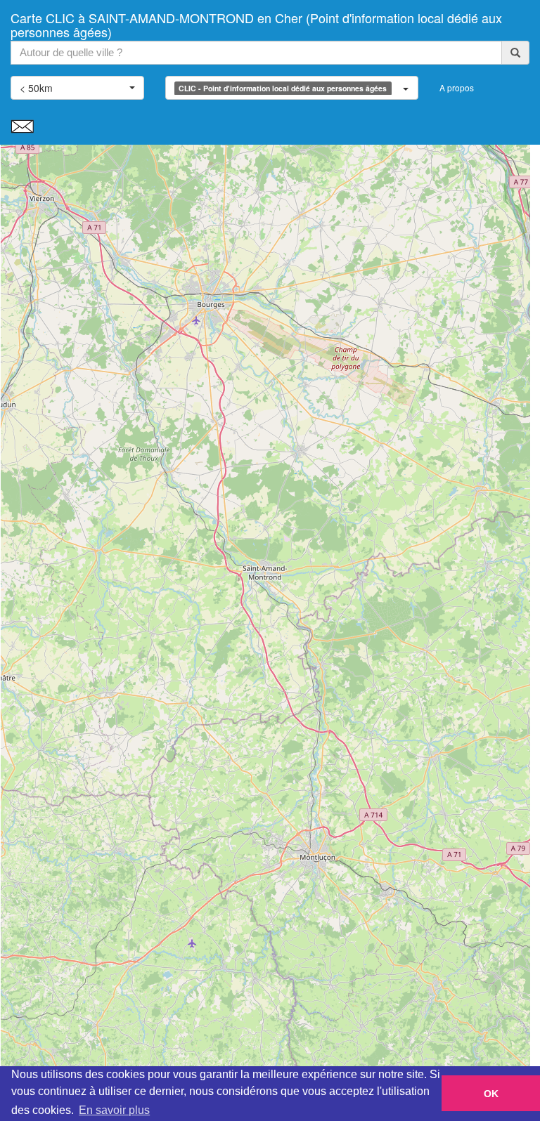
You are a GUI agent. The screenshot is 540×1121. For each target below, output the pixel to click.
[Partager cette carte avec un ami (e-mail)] (22, 125)
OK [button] (491, 1093)
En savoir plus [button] (114, 1110)
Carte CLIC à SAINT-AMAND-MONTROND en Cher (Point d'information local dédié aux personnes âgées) (256, 21)
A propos (456, 87)
